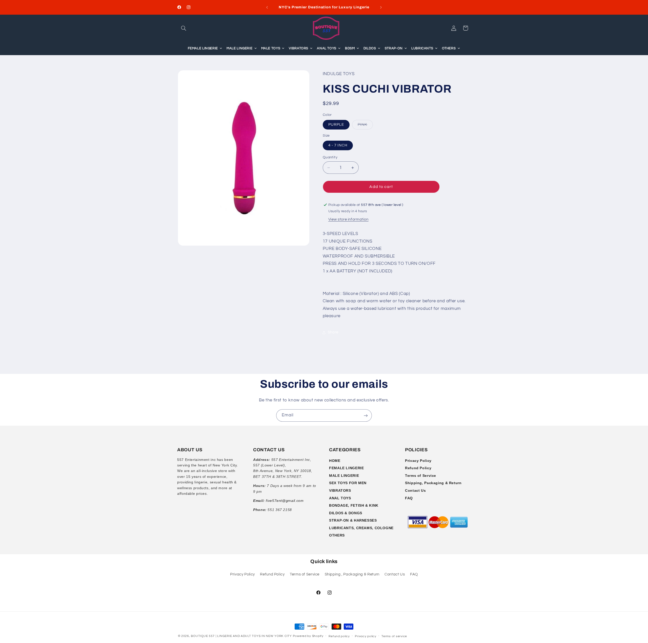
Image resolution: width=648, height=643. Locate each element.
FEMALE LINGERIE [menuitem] (203, 48)
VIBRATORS (340, 490)
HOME (334, 461)
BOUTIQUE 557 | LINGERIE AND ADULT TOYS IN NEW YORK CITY (241, 636)
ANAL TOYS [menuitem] (326, 48)
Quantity (330, 157)
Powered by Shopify (308, 636)
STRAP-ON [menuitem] (394, 48)
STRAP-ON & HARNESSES (353, 520)
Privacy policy (365, 636)
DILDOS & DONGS (345, 513)
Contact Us (415, 490)
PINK (365, 126)
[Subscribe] (366, 415)
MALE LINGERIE (344, 476)
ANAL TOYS (340, 498)
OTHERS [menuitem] (449, 48)
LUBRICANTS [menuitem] (422, 48)
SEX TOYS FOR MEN (348, 483)
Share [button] (333, 332)
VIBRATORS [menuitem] (298, 48)
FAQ (409, 498)
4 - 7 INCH (338, 145)
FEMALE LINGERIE (346, 468)
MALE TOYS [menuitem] (270, 48)
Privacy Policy (418, 461)
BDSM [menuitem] (350, 48)
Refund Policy (418, 468)
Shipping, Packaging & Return (433, 483)
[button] (184, 28)
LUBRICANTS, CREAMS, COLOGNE (361, 528)
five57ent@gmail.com (284, 501)
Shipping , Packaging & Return (352, 574)
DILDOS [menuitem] (369, 48)
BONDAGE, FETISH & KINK (353, 505)
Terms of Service (420, 476)
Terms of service (394, 636)
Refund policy (339, 636)
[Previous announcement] (267, 7)
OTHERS (337, 535)
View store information (348, 220)
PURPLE (336, 124)
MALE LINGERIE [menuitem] (239, 48)
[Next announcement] (381, 7)
